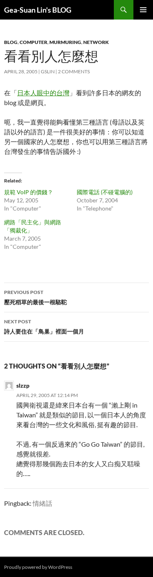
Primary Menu (143, 10)
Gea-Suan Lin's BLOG (37, 9)
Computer (33, 42)
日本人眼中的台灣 (43, 93)
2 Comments (74, 71)
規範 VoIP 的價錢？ (28, 192)
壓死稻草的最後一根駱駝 (35, 297)
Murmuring (65, 42)
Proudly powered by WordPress (38, 567)
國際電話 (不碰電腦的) (105, 192)
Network (96, 42)
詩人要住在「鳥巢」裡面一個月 (44, 326)
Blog (11, 42)
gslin (48, 71)
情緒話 (42, 503)
